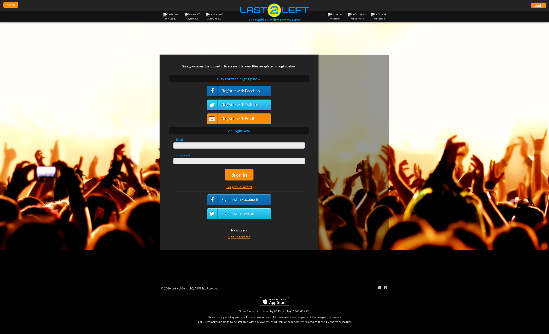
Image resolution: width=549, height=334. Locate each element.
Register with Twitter (239, 104)
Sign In (239, 174)
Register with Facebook (241, 90)
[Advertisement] (274, 38)
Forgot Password (239, 187)
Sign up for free (239, 237)
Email (179, 139)
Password (182, 155)
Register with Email (237, 118)
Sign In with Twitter (237, 213)
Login (538, 5)
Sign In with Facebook (239, 199)
